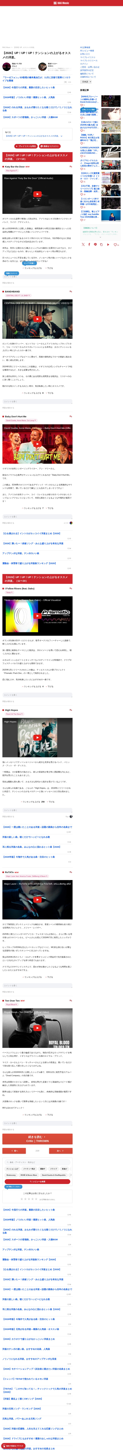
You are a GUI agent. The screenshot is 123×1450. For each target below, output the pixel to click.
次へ (60, 1150)
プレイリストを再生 (25, 146)
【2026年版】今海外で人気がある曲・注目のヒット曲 (36, 859)
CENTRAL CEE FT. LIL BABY (17, 295)
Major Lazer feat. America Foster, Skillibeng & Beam (26, 876)
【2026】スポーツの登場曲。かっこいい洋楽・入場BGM (36, 119)
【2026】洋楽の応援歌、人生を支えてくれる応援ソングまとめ (36, 1431)
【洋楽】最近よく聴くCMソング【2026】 (36, 1401)
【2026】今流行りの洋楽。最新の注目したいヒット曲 (36, 89)
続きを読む (37, 1139)
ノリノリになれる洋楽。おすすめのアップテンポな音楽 (36, 1361)
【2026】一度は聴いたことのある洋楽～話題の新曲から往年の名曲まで (37, 829)
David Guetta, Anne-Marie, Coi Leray (20, 420)
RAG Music (6, 47)
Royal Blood (10, 1004)
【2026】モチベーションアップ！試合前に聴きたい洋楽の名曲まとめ (36, 1371)
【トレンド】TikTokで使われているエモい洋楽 (36, 1381)
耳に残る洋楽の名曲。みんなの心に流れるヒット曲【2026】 (36, 849)
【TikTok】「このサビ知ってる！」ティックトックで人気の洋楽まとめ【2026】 (37, 1391)
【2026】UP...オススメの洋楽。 (24, 47)
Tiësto (8, 592)
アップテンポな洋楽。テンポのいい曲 (36, 555)
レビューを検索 (37, 1182)
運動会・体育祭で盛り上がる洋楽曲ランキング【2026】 (36, 565)
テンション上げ (12, 1169)
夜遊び (64, 1169)
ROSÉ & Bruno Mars (29, 1175)
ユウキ (66, 523)
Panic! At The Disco (13, 714)
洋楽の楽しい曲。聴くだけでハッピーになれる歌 (36, 839)
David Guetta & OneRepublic (54, 1175)
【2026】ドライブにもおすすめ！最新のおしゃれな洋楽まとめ (32, 1438)
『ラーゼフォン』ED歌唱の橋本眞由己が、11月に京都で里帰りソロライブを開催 (36, 79)
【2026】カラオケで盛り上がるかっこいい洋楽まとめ (36, 1341)
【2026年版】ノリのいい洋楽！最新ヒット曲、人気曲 (36, 99)
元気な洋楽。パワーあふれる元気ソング (36, 1421)
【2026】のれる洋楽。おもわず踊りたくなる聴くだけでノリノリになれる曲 (37, 109)
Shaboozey (11, 1175)
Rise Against (11, 171)
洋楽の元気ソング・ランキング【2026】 (36, 1411)
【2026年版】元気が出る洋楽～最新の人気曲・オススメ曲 (36, 1331)
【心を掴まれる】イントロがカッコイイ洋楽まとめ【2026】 (36, 535)
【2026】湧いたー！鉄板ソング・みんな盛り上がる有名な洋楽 (36, 545)
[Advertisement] (61, 25)
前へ (14, 1150)
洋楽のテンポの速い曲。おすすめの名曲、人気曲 (36, 1351)
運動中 (42, 1169)
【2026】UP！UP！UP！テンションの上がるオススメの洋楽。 (34, 136)
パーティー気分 (29, 1169)
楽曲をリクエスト (49, 146)
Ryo (67, 817)
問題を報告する (8, 283)
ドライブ (53, 1169)
